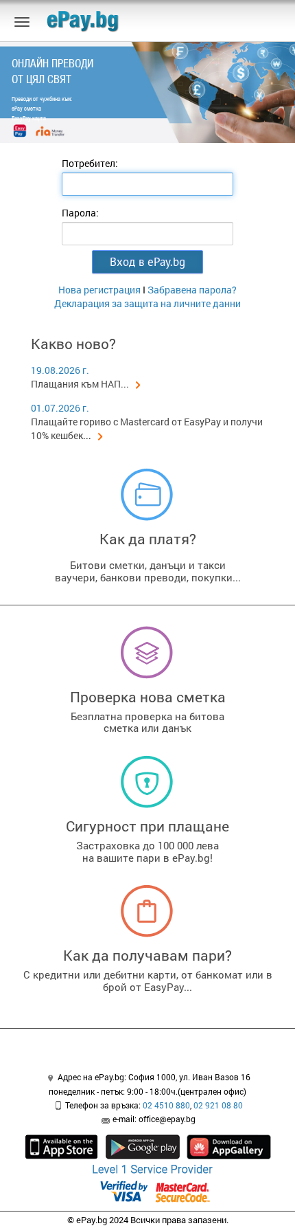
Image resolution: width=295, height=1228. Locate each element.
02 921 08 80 (218, 1104)
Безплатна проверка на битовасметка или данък (147, 722)
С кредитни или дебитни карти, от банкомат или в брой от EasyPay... (147, 981)
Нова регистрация (99, 289)
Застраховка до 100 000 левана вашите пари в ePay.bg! (147, 851)
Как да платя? (147, 538)
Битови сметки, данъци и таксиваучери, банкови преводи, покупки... (148, 571)
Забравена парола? (192, 289)
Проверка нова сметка (148, 696)
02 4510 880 (166, 1104)
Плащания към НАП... (80, 383)
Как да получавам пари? (147, 955)
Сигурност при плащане (147, 826)
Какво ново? (73, 343)
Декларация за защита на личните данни (147, 303)
